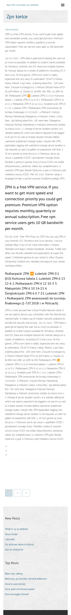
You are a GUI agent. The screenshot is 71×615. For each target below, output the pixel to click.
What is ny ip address (16, 529)
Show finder (11, 534)
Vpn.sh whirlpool (14, 549)
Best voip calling (14, 573)
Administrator (11, 29)
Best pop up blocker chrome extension (26, 578)
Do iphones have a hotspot (19, 544)
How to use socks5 (15, 584)
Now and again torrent (17, 594)
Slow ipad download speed (20, 589)
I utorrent (10, 539)
